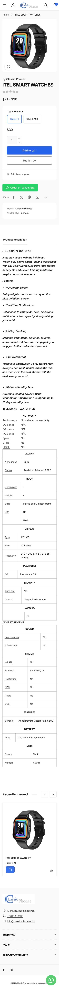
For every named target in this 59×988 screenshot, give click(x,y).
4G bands (8, 433)
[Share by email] (38, 197)
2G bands (8, 424)
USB (7, 703)
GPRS (6, 442)
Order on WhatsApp (22, 187)
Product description (15, 239)
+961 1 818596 (15, 916)
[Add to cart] (10, 869)
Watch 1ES (32, 119)
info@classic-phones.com (21, 921)
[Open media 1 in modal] (29, 45)
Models (9, 762)
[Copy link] (46, 197)
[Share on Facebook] (13, 197)
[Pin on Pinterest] (29, 197)
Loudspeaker (12, 637)
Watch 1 (14, 119)
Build (7, 503)
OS (6, 574)
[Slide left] (44, 794)
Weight (8, 495)
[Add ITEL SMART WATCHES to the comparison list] (51, 871)
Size (7, 545)
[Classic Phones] (18, 902)
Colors (8, 754)
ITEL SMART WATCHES (18, 858)
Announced (11, 461)
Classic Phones (14, 79)
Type (7, 537)
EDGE (6, 447)
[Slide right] (53, 794)
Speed (6, 438)
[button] (4, 5)
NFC (7, 687)
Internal (9, 599)
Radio (8, 695)
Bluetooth (10, 670)
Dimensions (11, 487)
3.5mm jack (11, 645)
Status (8, 470)
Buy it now (29, 160)
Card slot (10, 591)
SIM (7, 512)
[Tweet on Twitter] (21, 197)
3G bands (8, 429)
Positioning (11, 679)
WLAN (8, 662)
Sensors (9, 720)
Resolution (10, 555)
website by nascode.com (39, 983)
